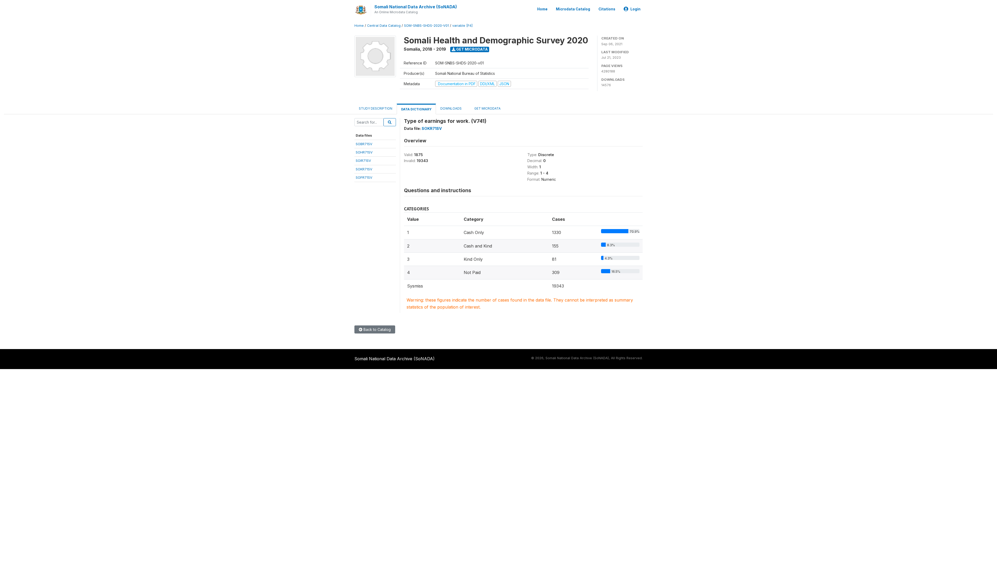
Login (635, 9)
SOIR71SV (363, 160)
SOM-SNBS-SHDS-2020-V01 (426, 26)
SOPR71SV (364, 177)
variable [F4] (462, 26)
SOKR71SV (364, 169)
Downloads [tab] (451, 108)
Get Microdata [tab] (487, 108)
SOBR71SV (364, 144)
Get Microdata (471, 49)
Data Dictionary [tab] (416, 109)
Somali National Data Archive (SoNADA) (415, 6)
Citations (606, 9)
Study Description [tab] (375, 108)
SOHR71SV (364, 152)
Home (542, 9)
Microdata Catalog (573, 9)
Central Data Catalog (384, 26)
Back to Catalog (376, 329)
